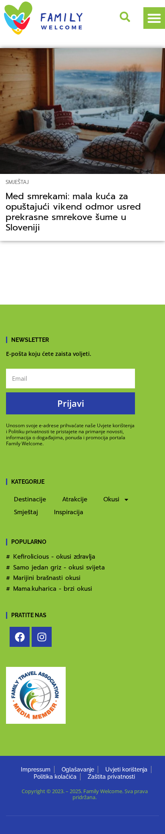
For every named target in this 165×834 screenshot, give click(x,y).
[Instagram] (42, 637)
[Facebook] (20, 637)
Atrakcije (74, 499)
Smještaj (17, 182)
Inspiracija (68, 512)
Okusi (111, 499)
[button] (154, 18)
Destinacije (30, 499)
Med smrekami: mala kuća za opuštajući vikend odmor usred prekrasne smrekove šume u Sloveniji (73, 212)
